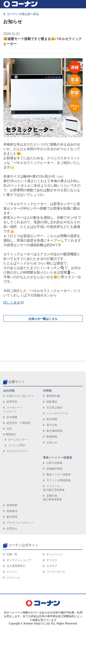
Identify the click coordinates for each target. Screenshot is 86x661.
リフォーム (13, 577)
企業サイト (16, 382)
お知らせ (51, 442)
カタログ (51, 565)
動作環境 (11, 516)
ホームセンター (17, 439)
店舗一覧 (11, 554)
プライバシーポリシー (20, 522)
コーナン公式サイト (23, 545)
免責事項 (11, 511)
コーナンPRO (16, 445)
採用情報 (11, 505)
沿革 (9, 428)
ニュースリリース (57, 413)
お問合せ (11, 528)
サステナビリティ (17, 451)
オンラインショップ (18, 560)
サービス (51, 560)
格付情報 (51, 419)
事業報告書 (53, 395)
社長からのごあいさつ (20, 395)
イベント (11, 571)
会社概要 (11, 417)
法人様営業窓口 (15, 565)
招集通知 (51, 401)
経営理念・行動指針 (18, 422)
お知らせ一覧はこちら (43, 318)
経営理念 (11, 401)
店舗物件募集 (54, 468)
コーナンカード (55, 571)
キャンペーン (54, 554)
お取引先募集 (54, 462)
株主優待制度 (54, 430)
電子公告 (51, 425)
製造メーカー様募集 (58, 474)
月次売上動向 (54, 407)
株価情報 (51, 436)
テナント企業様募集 (58, 480)
